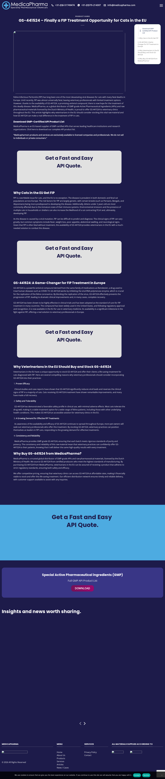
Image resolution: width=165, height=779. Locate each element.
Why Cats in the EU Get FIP (148, 38)
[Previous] (80, 724)
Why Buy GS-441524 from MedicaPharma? (147, 60)
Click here (31, 129)
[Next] (84, 724)
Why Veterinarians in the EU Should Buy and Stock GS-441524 (148, 52)
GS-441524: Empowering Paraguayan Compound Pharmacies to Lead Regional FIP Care (61, 698)
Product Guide (82, 16)
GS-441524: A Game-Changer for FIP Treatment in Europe (148, 44)
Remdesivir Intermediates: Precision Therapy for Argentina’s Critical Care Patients (61, 646)
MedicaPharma (20, 126)
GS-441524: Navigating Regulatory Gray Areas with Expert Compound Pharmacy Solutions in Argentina (100, 647)
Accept (137, 775)
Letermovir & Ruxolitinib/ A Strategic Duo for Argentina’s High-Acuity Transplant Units (101, 697)
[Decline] (161, 776)
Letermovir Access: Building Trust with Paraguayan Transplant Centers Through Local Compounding (20, 698)
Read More (7, 664)
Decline (146, 775)
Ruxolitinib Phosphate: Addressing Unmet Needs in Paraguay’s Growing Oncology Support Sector (143, 647)
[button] (161, 5)
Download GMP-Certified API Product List (150, 30)
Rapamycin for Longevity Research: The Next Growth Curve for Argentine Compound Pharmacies (20, 647)
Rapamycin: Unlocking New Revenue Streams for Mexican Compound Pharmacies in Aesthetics (142, 698)
